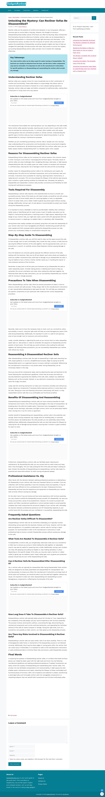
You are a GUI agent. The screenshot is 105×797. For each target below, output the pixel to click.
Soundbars (17, 10)
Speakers (35, 10)
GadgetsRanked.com (13, 778)
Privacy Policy (42, 784)
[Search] (94, 18)
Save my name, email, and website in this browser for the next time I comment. (36, 759)
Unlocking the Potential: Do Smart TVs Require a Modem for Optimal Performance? (84, 43)
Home (9, 10)
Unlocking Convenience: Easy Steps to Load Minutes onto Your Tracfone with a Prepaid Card (84, 69)
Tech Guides (16, 17)
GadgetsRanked (50, 794)
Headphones (44, 10)
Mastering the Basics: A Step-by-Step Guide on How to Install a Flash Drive (83, 50)
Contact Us (41, 781)
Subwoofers (26, 10)
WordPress (66, 794)
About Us (41, 778)
